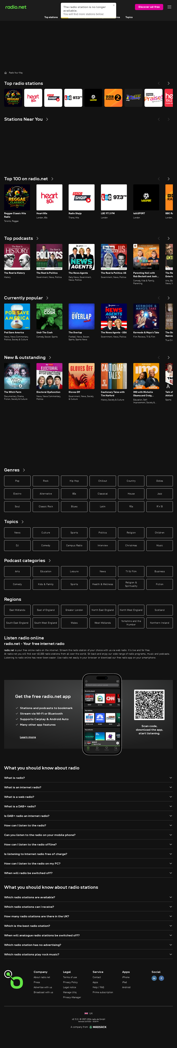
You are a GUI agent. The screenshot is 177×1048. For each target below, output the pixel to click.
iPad (124, 982)
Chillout (102, 481)
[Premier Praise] (153, 98)
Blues (74, 506)
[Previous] (159, 82)
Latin (103, 506)
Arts (17, 571)
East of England (46, 610)
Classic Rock (46, 506)
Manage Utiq (70, 992)
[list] (88, 98)
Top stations (51, 17)
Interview (103, 545)
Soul (17, 506)
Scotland (160, 610)
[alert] (88, 10)
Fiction (159, 584)
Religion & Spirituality (131, 584)
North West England (131, 610)
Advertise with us (43, 987)
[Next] (169, 82)
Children (160, 533)
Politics (103, 533)
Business (160, 571)
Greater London (74, 610)
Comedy (45, 545)
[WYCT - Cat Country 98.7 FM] (133, 98)
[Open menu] (169, 7)
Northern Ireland (159, 623)
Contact (97, 977)
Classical (103, 494)
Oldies (159, 481)
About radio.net (42, 977)
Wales (74, 623)
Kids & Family (46, 584)
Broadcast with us (43, 992)
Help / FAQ (98, 987)
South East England (17, 623)
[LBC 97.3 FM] (73, 98)
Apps (95, 982)
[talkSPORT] (93, 98)
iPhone (125, 977)
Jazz (159, 494)
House (131, 494)
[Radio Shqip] (53, 98)
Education (45, 571)
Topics (129, 17)
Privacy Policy (70, 982)
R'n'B (160, 506)
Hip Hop (74, 481)
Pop (17, 481)
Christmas (131, 545)
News (17, 533)
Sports (74, 533)
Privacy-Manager (72, 997)
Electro (17, 494)
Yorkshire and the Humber (131, 623)
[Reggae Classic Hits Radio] (13, 98)
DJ (17, 545)
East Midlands (17, 610)
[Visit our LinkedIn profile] (154, 978)
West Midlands (103, 623)
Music (159, 545)
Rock (45, 481)
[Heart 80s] (33, 98)
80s (74, 494)
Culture (45, 533)
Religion (131, 533)
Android (126, 987)
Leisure (74, 571)
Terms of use (70, 977)
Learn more (28, 737)
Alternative (46, 494)
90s (131, 506)
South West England (45, 623)
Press (37, 982)
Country (131, 481)
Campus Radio (74, 545)
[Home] (5, 72)
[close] (114, 5)
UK (91, 1013)
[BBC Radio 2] (113, 98)
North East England (103, 610)
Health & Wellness (102, 584)
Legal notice (69, 987)
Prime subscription (103, 992)
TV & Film (131, 571)
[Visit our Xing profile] (161, 978)
